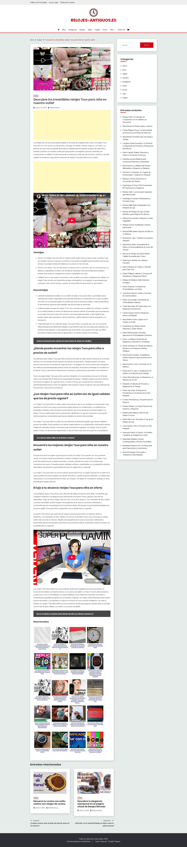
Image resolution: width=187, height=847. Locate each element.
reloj (124, 94)
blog (124, 70)
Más (111, 30)
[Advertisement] (71, 125)
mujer (125, 86)
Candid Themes (114, 841)
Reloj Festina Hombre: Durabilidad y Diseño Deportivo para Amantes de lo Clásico (137, 357)
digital (125, 74)
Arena (104, 30)
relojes (35, 95)
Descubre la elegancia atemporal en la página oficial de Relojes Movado (91, 804)
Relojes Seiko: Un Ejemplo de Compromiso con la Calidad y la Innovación (135, 119)
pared (125, 90)
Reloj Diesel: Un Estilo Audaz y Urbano (137, 126)
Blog (64, 30)
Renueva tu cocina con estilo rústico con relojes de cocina (49, 802)
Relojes (82, 30)
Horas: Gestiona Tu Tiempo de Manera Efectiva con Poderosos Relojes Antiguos (137, 348)
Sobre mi (121, 30)
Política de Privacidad (38, 2)
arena (125, 66)
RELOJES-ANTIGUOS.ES (93, 20)
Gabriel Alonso (55, 108)
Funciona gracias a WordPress (79, 841)
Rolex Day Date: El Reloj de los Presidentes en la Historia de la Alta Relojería (136, 393)
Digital (97, 30)
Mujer (90, 30)
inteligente (127, 82)
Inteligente (73, 30)
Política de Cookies (67, 2)
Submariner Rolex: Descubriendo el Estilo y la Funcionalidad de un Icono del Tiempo (138, 247)
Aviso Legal (53, 2)
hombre (125, 78)
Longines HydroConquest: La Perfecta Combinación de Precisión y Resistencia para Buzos (138, 145)
